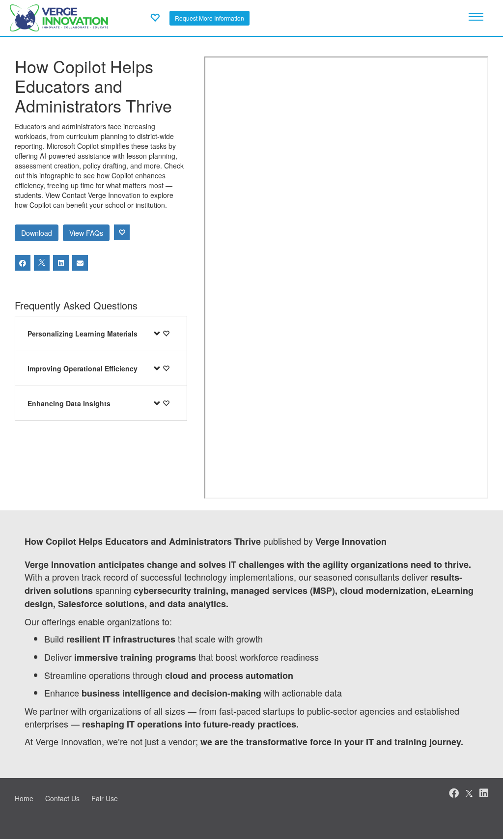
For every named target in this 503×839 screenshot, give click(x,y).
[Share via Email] (80, 263)
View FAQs (86, 233)
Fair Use (104, 798)
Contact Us (62, 798)
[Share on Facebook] (22, 263)
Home (24, 798)
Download (36, 233)
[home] (59, 17)
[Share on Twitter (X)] (41, 263)
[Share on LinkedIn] (61, 263)
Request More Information (209, 18)
